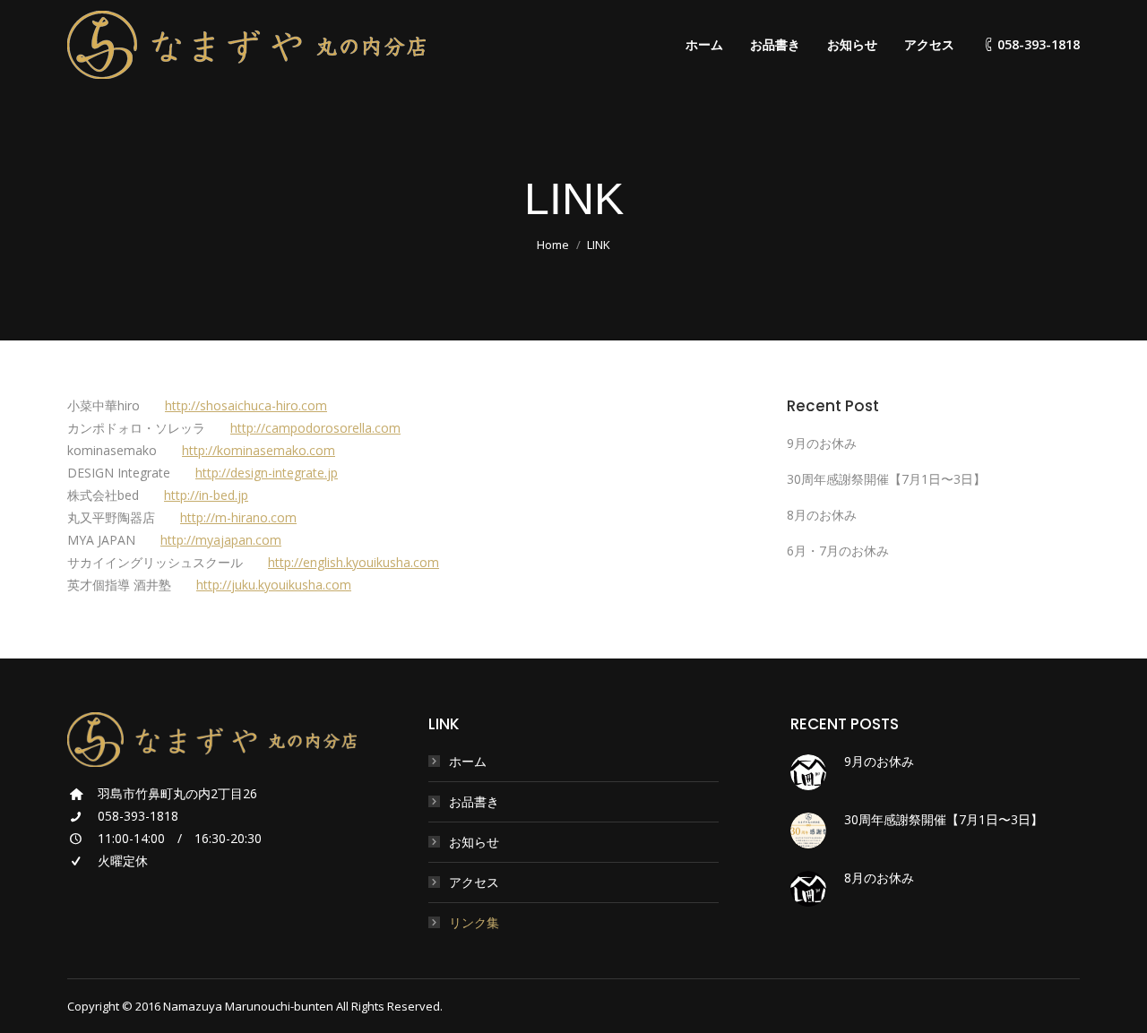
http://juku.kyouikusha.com (273, 584)
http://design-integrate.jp (266, 472)
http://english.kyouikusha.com (353, 562)
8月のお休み (822, 514)
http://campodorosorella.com (315, 427)
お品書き (474, 801)
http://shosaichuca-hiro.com (246, 405)
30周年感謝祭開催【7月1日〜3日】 (886, 478)
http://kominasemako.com (258, 450)
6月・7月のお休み (838, 550)
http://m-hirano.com (238, 517)
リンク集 (474, 922)
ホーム (468, 761)
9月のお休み (822, 443)
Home (553, 245)
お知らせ (474, 841)
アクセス (474, 882)
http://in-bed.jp (206, 495)
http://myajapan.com (220, 539)
